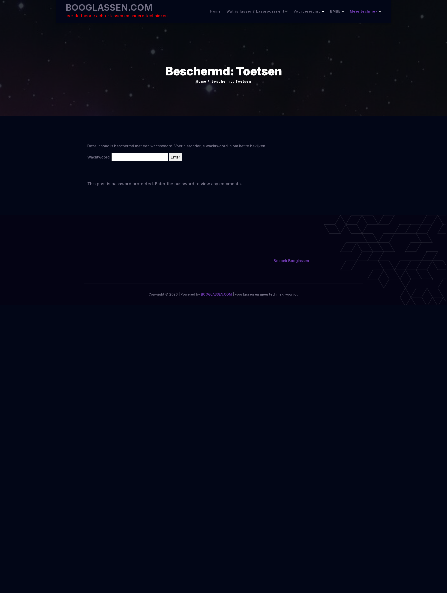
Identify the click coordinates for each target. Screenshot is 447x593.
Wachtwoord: (99, 157)
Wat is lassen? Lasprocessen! (255, 11)
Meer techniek (364, 11)
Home (215, 11)
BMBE (335, 11)
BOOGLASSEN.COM (109, 7)
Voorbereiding (307, 11)
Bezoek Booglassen (291, 260)
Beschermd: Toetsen (231, 81)
